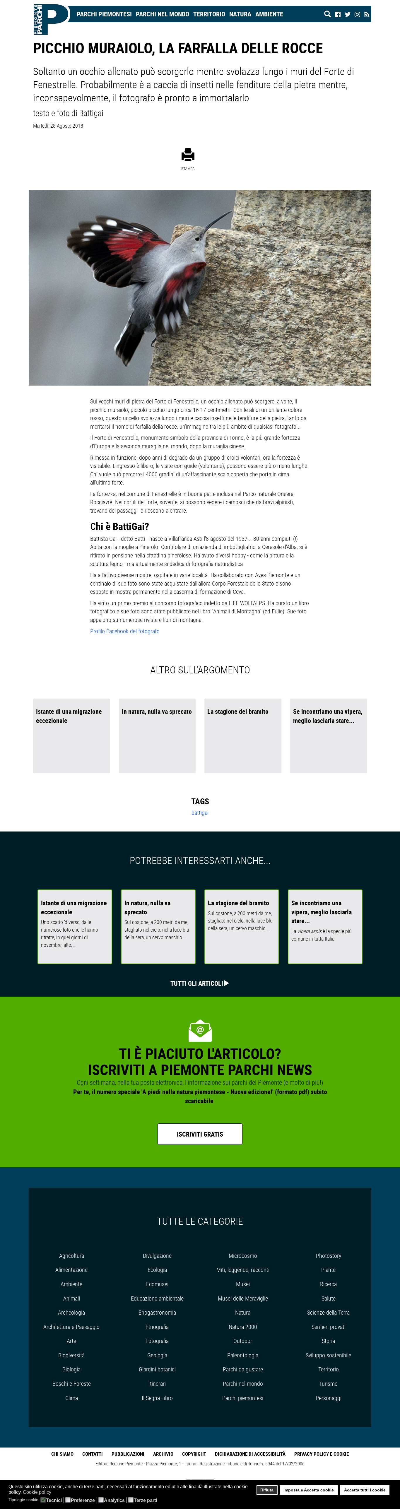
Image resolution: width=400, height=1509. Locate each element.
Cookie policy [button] (37, 1492)
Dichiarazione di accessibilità (250, 1453)
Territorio (209, 14)
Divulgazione (157, 1256)
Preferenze (83, 1500)
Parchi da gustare (243, 1369)
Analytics (114, 1500)
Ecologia (157, 1270)
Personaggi (328, 1398)
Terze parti (145, 1500)
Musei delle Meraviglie (243, 1298)
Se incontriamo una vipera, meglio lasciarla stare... (321, 912)
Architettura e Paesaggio (71, 1327)
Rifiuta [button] (266, 1490)
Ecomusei (157, 1284)
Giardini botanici (157, 1369)
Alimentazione (71, 1270)
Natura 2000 (243, 1327)
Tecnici (54, 1500)
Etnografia (157, 1327)
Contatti (92, 1453)
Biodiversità (71, 1355)
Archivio (163, 1453)
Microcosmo (243, 1256)
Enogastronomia (157, 1312)
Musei (243, 1284)
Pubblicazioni (128, 1453)
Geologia (157, 1355)
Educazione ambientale (157, 1298)
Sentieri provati (329, 1327)
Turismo (328, 1383)
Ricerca (328, 1284)
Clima (71, 1398)
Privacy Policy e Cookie (321, 1453)
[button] (54, 1492)
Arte (71, 1341)
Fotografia (157, 1341)
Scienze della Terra (328, 1312)
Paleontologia (242, 1355)
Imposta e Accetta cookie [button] (308, 1490)
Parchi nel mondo (162, 14)
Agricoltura (71, 1256)
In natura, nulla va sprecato (157, 711)
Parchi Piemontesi (104, 14)
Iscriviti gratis (200, 1134)
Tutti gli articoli (196, 983)
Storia (328, 1341)
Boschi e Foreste (71, 1383)
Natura (240, 14)
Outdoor (242, 1341)
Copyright (194, 1453)
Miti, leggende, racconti (242, 1270)
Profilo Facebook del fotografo (125, 631)
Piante (328, 1270)
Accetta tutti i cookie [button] (365, 1490)
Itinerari (157, 1383)
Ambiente (269, 14)
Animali (71, 1298)
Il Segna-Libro (157, 1398)
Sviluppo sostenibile (328, 1355)
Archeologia (71, 1312)
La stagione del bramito (238, 711)
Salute (329, 1298)
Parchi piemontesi (242, 1398)
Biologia (71, 1369)
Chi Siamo (62, 1453)
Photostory (328, 1256)
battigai (200, 813)
